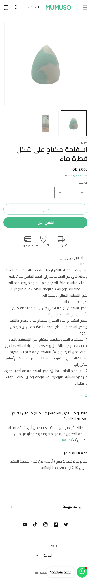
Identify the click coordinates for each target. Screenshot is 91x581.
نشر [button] (79, 395)
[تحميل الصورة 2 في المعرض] (46, 123)
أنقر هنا (67, 440)
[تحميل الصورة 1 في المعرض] (74, 123)
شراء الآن (46, 222)
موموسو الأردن (41, 573)
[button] (85, 7)
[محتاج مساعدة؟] (82, 572)
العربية (35, 7)
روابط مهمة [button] (72, 506)
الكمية (83, 183)
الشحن (77, 175)
